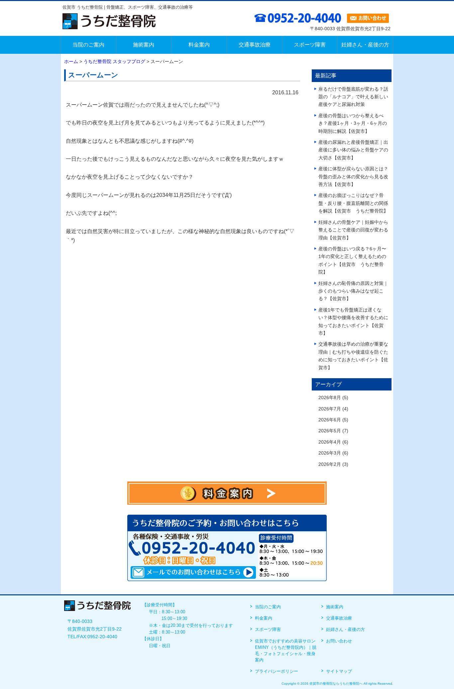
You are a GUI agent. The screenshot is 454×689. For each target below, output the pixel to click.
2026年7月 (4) (333, 408)
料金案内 (263, 618)
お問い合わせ (339, 641)
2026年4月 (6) (333, 442)
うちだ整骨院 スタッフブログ (114, 61)
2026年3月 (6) (333, 453)
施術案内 (334, 606)
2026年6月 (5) (333, 419)
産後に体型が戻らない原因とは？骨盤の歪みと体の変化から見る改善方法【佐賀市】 (353, 176)
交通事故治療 (339, 618)
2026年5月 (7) (333, 430)
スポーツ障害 (268, 629)
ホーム (71, 61)
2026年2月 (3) (333, 464)
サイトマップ (339, 671)
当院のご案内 (268, 606)
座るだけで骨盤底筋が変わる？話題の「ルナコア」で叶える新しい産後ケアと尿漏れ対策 (353, 97)
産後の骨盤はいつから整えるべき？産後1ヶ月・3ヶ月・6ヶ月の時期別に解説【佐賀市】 (352, 123)
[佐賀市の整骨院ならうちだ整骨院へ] (109, 25)
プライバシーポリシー (276, 671)
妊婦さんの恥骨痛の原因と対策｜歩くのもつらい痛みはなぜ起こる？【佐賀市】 (353, 291)
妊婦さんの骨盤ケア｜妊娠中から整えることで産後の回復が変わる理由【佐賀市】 (353, 230)
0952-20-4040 (102, 636)
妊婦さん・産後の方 (345, 629)
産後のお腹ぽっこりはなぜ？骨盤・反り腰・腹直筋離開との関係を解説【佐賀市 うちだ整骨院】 (353, 203)
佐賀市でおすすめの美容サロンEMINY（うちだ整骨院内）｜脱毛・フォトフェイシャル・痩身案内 (285, 651)
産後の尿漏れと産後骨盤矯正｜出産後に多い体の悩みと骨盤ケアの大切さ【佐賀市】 (353, 150)
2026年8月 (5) (333, 397)
